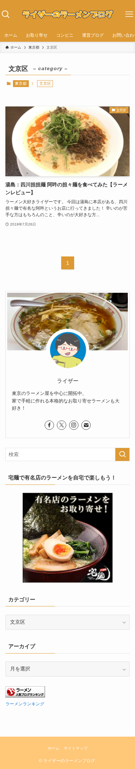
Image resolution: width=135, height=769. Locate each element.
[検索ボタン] (6, 14)
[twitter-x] (61, 425)
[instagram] (73, 425)
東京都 (21, 83)
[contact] (86, 425)
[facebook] (49, 425)
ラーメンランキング (24, 703)
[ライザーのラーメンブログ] (67, 14)
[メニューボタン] (129, 14)
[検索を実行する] (122, 454)
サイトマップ (75, 748)
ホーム (53, 748)
